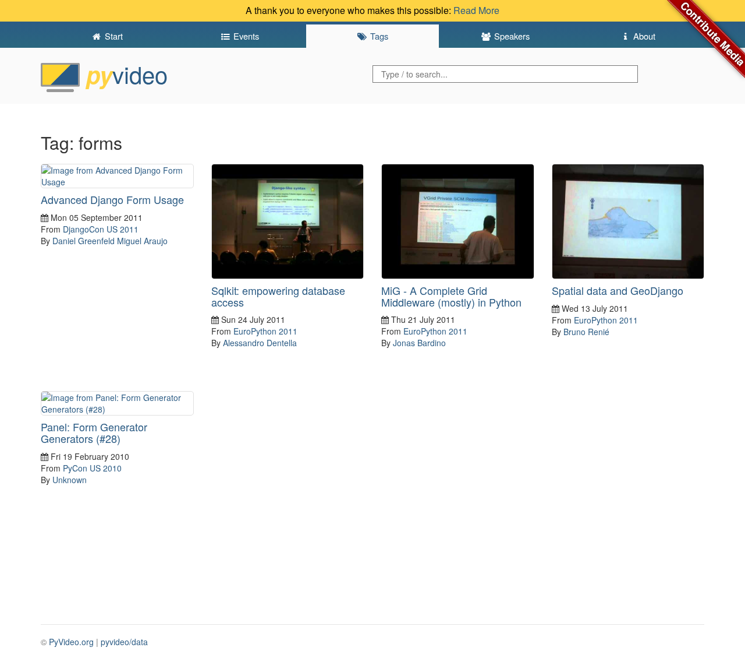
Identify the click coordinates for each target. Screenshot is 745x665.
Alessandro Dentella (260, 343)
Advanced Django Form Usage (112, 199)
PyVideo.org (71, 642)
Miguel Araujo (142, 241)
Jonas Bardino (419, 343)
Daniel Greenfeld (83, 241)
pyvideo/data (124, 642)
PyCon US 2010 (92, 468)
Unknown (69, 479)
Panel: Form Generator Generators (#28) (94, 432)
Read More (476, 10)
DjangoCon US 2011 (101, 229)
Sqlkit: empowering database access (278, 296)
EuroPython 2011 (265, 331)
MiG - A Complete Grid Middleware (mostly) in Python (451, 296)
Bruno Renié (586, 331)
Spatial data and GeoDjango (617, 290)
